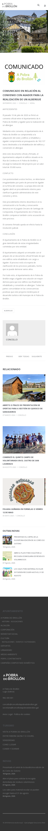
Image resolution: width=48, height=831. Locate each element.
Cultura (5, 638)
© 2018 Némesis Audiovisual (13, 823)
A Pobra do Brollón (11, 618)
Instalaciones (8, 642)
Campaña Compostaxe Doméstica (18, 663)
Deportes (5, 646)
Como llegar (9, 744)
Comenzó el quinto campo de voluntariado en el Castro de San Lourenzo (21, 460)
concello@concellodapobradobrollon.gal (20, 704)
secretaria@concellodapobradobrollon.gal (21, 707)
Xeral (32, 103)
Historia (5, 621)
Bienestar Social (9, 634)
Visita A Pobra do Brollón (16, 731)
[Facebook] (29, 819)
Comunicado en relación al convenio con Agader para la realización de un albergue (23, 95)
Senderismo (9, 740)
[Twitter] (19, 819)
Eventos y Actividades (25, 642)
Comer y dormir (11, 748)
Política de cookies (22, 714)
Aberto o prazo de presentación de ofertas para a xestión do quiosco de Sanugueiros (23, 408)
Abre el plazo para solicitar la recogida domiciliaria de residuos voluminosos (29, 556)
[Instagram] (24, 819)
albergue (8, 311)
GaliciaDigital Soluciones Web (34, 823)
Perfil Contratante (11, 658)
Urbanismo (6, 650)
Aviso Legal (8, 714)
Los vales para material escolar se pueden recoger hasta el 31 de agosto (29, 572)
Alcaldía (5, 625)
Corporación (7, 629)
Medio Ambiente (9, 654)
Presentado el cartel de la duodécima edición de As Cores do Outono (29, 540)
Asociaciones (17, 621)
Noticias (15, 39)
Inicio (6, 39)
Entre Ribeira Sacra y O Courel (18, 736)
